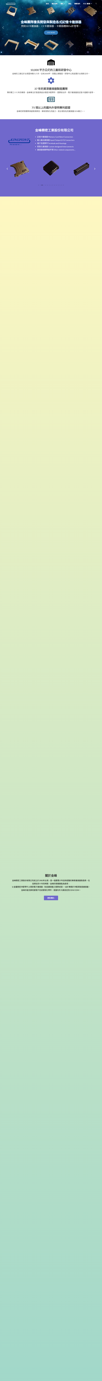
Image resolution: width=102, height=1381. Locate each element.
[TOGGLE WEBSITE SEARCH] (96, 3)
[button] (3, 27)
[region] (51, 27)
